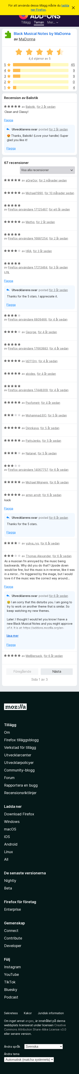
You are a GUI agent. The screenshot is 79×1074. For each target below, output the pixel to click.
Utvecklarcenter (17, 755)
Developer (12, 946)
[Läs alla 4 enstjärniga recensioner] (40, 87)
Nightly (10, 880)
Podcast (11, 997)
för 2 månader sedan (53, 180)
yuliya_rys (32, 543)
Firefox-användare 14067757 (28, 469)
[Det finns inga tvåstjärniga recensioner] (40, 81)
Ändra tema (11, 1054)
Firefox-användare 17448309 (28, 390)
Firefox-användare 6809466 (27, 319)
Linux (8, 852)
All (6, 859)
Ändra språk (12, 1046)
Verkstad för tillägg (20, 747)
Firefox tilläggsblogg (21, 740)
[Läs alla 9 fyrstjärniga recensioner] (40, 70)
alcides (30, 373)
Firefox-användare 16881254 (28, 238)
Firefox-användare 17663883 (28, 348)
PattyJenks (33, 440)
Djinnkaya (32, 428)
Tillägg (26, 22)
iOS (7, 837)
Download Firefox (19, 814)
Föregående (22, 671)
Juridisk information (51, 1013)
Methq (30, 222)
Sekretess (11, 1013)
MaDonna (27, 39)
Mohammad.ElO (36, 415)
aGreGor (31, 180)
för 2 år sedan (46, 106)
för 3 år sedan (42, 251)
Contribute (13, 938)
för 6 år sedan (58, 469)
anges (29, 1021)
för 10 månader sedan (59, 193)
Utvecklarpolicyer (19, 762)
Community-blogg (19, 770)
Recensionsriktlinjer (20, 793)
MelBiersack (34, 656)
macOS (10, 829)
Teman (39, 22)
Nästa (56, 671)
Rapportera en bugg (21, 785)
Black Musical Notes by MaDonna (42, 33)
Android (10, 844)
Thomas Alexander (38, 556)
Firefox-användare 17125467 (27, 209)
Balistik (30, 106)
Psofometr (33, 402)
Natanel (31, 453)
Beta (8, 888)
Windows (12, 821)
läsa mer (12, 635)
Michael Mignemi (37, 482)
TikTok (10, 982)
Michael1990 (34, 193)
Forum (9, 778)
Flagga (8, 120)
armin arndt (33, 495)
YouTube (11, 974)
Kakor (28, 1013)
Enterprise (12, 909)
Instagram (12, 967)
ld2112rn (31, 361)
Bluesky (10, 989)
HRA (28, 251)
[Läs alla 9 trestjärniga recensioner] (40, 76)
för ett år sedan (59, 209)
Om (7, 732)
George (31, 332)
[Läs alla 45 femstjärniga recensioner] (40, 64)
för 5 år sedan (57, 415)
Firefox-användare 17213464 (27, 267)
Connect (11, 930)
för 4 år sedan (57, 319)
